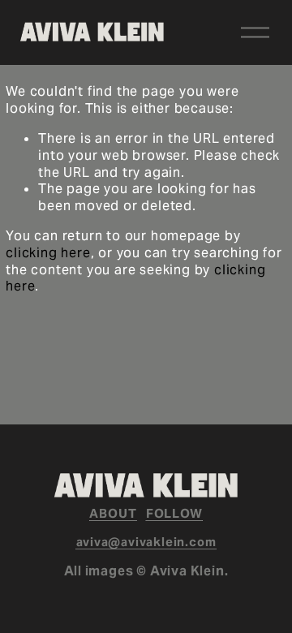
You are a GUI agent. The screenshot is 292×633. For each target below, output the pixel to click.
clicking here (48, 252)
